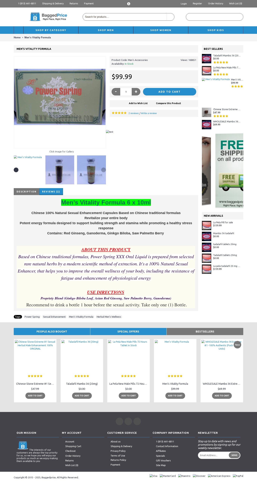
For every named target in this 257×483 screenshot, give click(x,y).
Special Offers (128, 331)
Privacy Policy (118, 451)
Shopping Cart (73, 446)
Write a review (149, 113)
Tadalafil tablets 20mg (225, 255)
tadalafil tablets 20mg (224, 244)
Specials (160, 455)
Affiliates (161, 451)
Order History (72, 455)
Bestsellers (205, 331)
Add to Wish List (138, 103)
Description (26, 191)
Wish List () (71, 465)
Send (234, 455)
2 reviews (133, 113)
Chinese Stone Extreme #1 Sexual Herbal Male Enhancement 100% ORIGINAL (226, 109)
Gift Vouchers (163, 460)
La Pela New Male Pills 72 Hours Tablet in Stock (226, 67)
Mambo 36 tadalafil (223, 233)
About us (116, 441)
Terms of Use (117, 455)
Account (69, 441)
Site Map (161, 465)
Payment (115, 464)
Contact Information (167, 446)
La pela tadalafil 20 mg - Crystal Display (226, 266)
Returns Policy (118, 460)
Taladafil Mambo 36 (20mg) (226, 55)
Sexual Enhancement (54, 316)
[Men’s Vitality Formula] (60, 102)
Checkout (70, 451)
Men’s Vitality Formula (237, 79)
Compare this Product (168, 103)
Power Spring (32, 316)
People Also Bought (51, 331)
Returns (69, 460)
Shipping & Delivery (121, 446)
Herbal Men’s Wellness (109, 316)
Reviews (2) (51, 191)
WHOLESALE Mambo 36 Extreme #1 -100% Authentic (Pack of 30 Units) (226, 121)
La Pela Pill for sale (223, 222)
